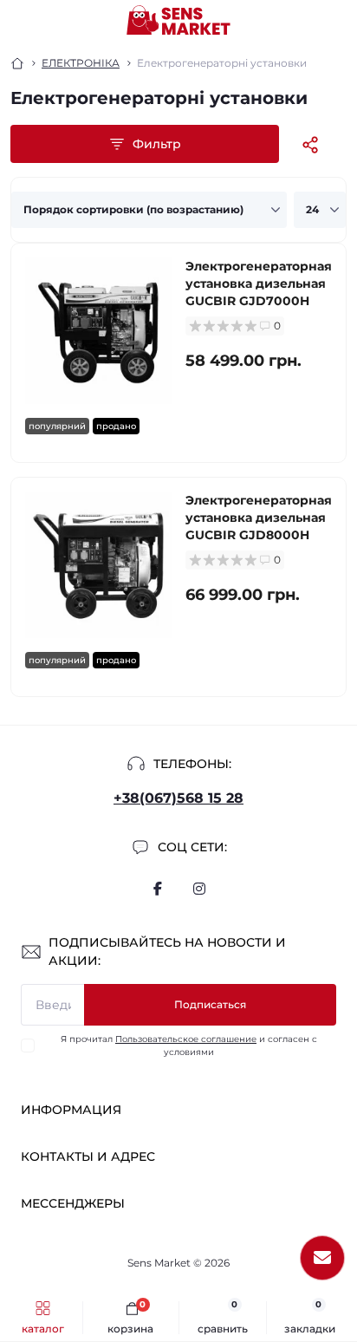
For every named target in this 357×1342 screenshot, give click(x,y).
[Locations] (306, 20)
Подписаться (210, 1004)
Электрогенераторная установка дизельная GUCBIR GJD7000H (258, 283)
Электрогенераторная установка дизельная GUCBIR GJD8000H (258, 517)
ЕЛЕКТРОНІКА (81, 62)
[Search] (53, 20)
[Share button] (310, 144)
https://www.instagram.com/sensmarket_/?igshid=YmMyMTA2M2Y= (199, 888)
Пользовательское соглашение (185, 1039)
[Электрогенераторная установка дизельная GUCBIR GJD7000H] (98, 330)
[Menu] (22, 20)
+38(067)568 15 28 (178, 798)
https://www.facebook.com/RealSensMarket (157, 888)
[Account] (338, 20)
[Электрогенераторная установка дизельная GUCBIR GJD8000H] (98, 565)
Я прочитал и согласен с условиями (189, 1045)
